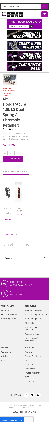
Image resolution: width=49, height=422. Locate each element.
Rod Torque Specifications (36, 314)
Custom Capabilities (33, 356)
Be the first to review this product (14, 133)
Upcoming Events (8, 318)
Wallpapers (6, 352)
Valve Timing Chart (33, 318)
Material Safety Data (33, 310)
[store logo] (12, 14)
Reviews (8, 258)
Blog (3, 360)
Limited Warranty (32, 373)
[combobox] (24, 6)
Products (5, 310)
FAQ (26, 360)
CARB (27, 377)
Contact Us (29, 381)
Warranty (29, 352)
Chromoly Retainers (7, 212)
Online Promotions (9, 314)
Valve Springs (19, 209)
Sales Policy (30, 368)
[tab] (24, 235)
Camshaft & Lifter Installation (32, 339)
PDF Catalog (30, 323)
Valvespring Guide (33, 334)
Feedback (29, 364)
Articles (4, 356)
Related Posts (11, 235)
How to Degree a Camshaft (32, 328)
